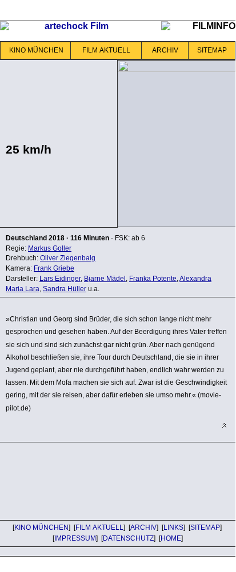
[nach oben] (224, 425)
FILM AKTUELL (106, 50)
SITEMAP (212, 50)
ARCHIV (165, 50)
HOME (171, 538)
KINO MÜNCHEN (36, 50)
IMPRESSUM (75, 538)
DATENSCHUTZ (128, 538)
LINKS (173, 527)
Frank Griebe (54, 268)
